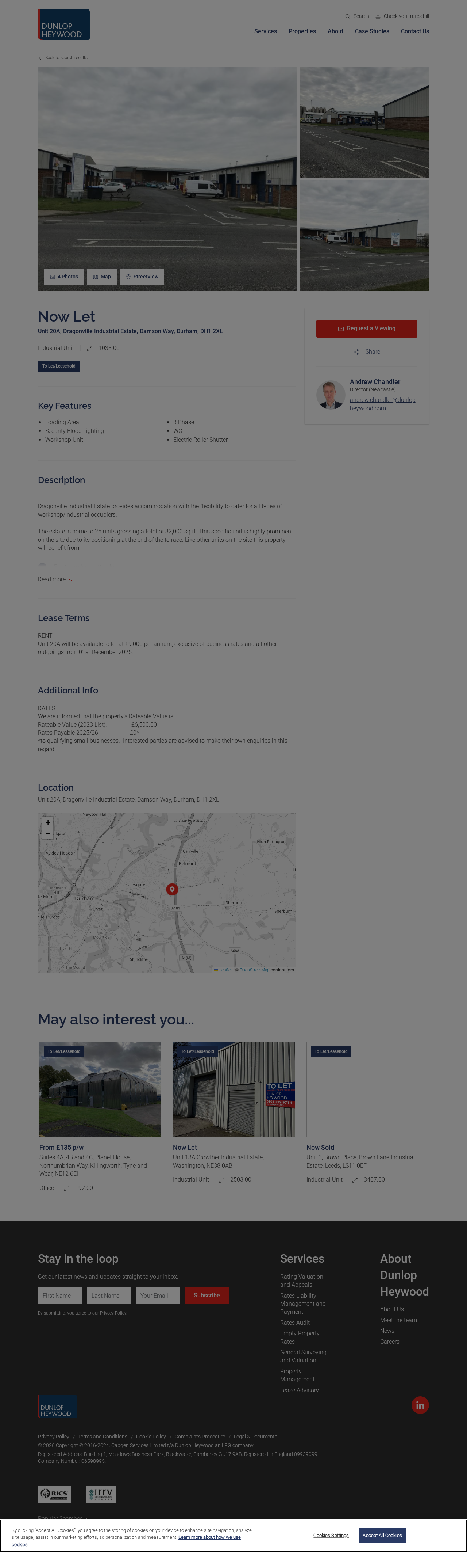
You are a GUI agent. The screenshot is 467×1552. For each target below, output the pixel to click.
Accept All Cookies (382, 1535)
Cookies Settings (331, 1535)
